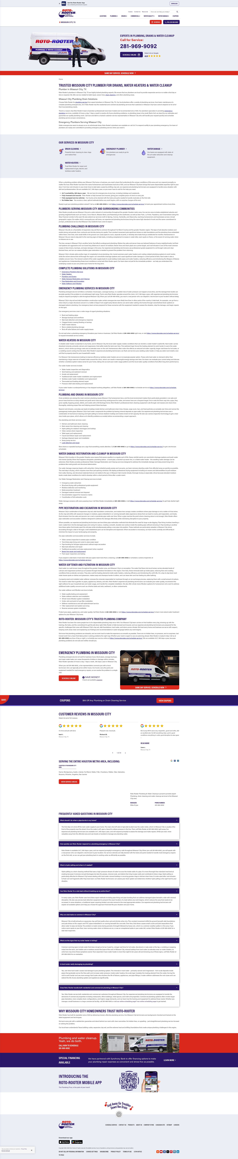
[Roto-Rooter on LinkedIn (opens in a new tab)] (177, 1151)
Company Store (149, 1125)
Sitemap (169, 1125)
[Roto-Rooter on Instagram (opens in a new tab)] (174, 1151)
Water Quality (149, 16)
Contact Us (137, 12)
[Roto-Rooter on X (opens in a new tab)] (167, 1151)
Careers (130, 12)
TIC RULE (61, 1155)
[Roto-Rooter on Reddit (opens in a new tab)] (157, 1151)
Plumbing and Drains (69, 276)
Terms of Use (127, 1151)
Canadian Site (160, 1125)
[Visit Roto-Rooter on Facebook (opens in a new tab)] (175, 760)
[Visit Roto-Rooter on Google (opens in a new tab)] (171, 760)
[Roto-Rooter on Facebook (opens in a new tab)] (164, 1151)
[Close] (32, 1150)
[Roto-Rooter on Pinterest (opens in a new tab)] (171, 1151)
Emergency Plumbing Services (72, 272)
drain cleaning (111, 95)
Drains (124, 16)
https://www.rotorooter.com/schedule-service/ (128, 204)
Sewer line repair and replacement (74, 551)
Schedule (157, 22)
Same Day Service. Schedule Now (119, 73)
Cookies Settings (92, 1151)
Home (61, 79)
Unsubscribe (104, 1151)
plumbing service (81, 102)
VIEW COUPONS (165, 700)
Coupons (175, 16)
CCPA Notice (138, 1151)
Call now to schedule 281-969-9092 (68, 1047)
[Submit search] (177, 11)
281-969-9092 (138, 46)
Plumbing (114, 16)
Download (174, 3)
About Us (139, 1125)
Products (131, 1125)
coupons (99, 680)
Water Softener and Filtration (72, 283)
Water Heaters (67, 274)
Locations (103, 16)
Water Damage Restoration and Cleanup (76, 279)
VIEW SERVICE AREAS (69, 781)
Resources (145, 12)
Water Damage (163, 16)
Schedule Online (130, 54)
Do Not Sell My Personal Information (71, 1151)
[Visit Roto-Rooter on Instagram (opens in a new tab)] (178, 760)
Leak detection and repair (71, 443)
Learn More (169, 1060)
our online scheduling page (126, 1001)
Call (172, 22)
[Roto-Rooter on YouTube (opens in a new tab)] (161, 1151)
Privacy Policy (116, 1151)
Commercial (135, 16)
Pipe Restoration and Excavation (73, 281)
